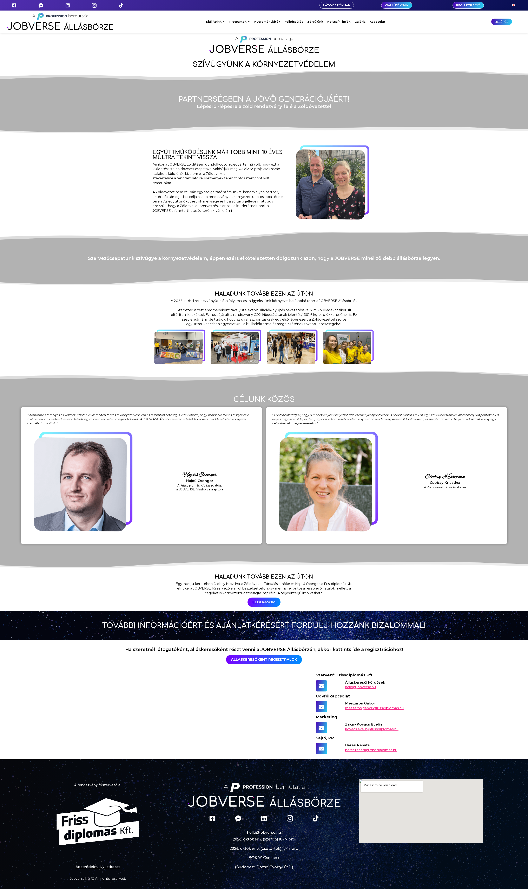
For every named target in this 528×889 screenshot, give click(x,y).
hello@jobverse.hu (360, 687)
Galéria (360, 22)
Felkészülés (293, 22)
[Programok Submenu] (249, 21)
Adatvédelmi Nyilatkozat (97, 867)
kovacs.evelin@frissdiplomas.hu (371, 729)
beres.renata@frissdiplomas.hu (371, 750)
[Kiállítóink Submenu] (224, 21)
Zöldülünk (315, 22)
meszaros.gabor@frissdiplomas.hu (374, 708)
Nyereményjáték (267, 22)
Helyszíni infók (338, 22)
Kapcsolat (377, 22)
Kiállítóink (214, 22)
